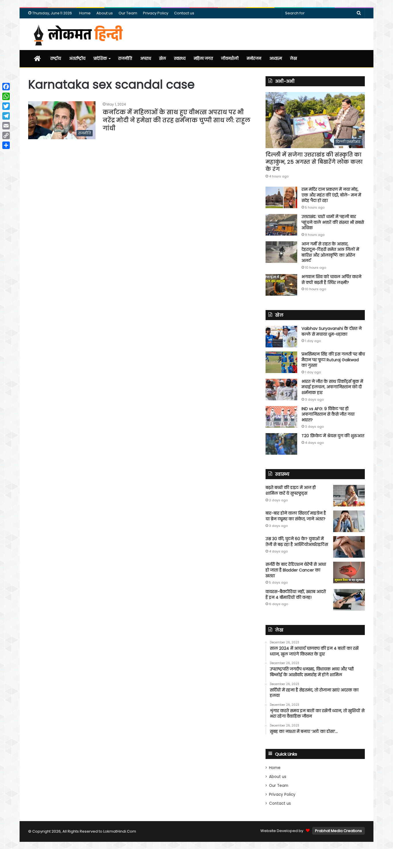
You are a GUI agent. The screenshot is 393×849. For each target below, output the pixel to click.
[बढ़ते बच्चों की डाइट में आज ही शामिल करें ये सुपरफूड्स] (349, 495)
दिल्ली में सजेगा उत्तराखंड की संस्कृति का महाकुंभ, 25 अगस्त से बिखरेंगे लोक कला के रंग (314, 162)
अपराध (145, 58)
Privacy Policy (155, 13)
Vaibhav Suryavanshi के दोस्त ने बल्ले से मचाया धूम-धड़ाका (332, 331)
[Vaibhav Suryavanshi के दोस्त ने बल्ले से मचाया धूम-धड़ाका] (281, 336)
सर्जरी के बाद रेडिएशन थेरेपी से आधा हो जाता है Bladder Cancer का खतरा (296, 569)
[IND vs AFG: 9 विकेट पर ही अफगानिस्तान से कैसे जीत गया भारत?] (281, 417)
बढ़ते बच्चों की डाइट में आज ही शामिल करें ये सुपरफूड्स (291, 490)
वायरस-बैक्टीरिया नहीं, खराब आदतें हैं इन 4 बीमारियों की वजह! (296, 594)
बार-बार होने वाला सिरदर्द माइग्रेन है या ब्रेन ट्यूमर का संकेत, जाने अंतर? (296, 516)
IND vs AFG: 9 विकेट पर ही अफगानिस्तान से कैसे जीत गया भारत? (328, 414)
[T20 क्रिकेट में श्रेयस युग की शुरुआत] (281, 444)
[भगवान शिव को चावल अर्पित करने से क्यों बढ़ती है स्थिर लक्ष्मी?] (281, 285)
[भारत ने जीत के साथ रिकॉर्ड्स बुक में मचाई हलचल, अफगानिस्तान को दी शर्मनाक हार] (281, 389)
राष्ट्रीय (55, 58)
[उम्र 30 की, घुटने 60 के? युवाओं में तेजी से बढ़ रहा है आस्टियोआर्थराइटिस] (349, 547)
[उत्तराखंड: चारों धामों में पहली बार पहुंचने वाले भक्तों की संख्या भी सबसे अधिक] (281, 225)
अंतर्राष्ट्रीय (77, 58)
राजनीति (125, 58)
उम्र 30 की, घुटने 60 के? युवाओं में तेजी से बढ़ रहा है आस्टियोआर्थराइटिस (297, 541)
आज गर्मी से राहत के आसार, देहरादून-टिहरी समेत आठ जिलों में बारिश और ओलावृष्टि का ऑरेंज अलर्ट (330, 252)
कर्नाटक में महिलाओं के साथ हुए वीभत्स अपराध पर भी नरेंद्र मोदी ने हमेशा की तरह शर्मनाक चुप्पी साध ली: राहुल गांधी (176, 120)
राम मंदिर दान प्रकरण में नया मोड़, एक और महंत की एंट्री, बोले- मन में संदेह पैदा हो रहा (331, 194)
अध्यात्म (275, 58)
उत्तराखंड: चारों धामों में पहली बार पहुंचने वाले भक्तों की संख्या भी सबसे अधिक (333, 222)
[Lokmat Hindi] (77, 34)
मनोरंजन (254, 58)
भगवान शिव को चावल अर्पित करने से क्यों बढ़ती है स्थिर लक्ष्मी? (331, 279)
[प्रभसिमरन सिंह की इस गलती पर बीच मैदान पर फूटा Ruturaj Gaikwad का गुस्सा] (281, 362)
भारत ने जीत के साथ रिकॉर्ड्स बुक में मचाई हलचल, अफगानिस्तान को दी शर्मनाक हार (332, 386)
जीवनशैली (230, 58)
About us (104, 13)
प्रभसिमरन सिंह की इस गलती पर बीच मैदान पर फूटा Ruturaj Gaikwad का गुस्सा (333, 359)
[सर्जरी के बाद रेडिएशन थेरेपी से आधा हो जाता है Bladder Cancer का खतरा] (349, 572)
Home (85, 13)
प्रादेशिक (100, 58)
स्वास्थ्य (180, 58)
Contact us (184, 13)
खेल (162, 58)
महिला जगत (203, 58)
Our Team (128, 13)
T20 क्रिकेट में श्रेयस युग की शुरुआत (333, 436)
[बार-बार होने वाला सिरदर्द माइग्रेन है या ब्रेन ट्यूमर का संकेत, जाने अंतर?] (349, 521)
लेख (293, 58)
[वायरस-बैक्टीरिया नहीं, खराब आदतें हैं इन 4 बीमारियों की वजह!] (349, 600)
